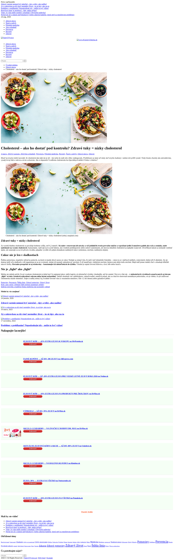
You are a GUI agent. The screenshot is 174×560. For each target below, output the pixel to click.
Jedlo (78, 542)
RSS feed (41, 558)
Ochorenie (124, 542)
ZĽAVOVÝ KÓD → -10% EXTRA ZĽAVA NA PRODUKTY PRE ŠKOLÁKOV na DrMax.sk (61, 394)
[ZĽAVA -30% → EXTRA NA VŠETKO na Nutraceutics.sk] (11, 485)
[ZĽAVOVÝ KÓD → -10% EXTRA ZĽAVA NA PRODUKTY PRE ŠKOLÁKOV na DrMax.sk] (11, 398)
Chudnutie (19, 542)
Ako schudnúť (11, 27)
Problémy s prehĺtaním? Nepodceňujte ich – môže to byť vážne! (25, 8)
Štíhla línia (21, 282)
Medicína (94, 542)
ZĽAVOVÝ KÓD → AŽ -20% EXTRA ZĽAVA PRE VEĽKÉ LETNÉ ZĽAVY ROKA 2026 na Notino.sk (65, 376)
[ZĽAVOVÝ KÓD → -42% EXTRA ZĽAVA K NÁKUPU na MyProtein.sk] (11, 346)
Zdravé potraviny (32, 282)
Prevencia (9, 29)
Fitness (65, 542)
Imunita (70, 542)
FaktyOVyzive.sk (30, 558)
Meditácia (101, 542)
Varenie (36, 546)
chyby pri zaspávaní (28, 542)
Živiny (107, 546)
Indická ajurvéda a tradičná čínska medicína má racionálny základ (25, 287)
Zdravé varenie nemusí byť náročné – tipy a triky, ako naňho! (24, 4)
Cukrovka (55, 542)
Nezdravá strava (116, 542)
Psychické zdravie (7, 546)
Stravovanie (27, 546)
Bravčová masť (5, 542)
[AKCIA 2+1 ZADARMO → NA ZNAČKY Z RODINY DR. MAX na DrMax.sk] (11, 433)
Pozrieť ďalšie (87, 512)
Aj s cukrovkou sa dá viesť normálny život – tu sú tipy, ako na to (25, 6)
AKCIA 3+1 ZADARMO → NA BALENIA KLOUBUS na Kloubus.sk (51, 463)
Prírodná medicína (12, 25)
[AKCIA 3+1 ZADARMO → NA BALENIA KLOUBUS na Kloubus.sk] (11, 468)
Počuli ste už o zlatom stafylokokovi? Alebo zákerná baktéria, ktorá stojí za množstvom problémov (37, 15)
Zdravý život (44, 282)
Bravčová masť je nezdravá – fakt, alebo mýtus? (19, 10)
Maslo (88, 542)
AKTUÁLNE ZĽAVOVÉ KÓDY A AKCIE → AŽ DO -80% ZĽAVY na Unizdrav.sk (57, 446)
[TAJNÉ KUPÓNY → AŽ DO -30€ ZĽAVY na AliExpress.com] (11, 363)
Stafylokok (21, 546)
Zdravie (8, 34)
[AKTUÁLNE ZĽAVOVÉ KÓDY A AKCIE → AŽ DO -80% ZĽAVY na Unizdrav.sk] (11, 450)
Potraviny (4, 282)
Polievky (134, 542)
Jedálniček (83, 542)
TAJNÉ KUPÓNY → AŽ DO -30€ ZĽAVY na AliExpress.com (48, 359)
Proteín (171, 542)
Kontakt (50, 558)
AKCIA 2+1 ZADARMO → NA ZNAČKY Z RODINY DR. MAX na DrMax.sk (55, 428)
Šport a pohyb (11, 23)
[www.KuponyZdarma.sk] (87, 40)
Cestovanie (13, 542)
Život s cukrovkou (114, 546)
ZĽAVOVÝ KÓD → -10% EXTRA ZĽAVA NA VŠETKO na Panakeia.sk (53, 498)
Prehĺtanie (152, 542)
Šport (89, 546)
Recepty (9, 32)
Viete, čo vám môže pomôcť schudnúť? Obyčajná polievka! (23, 13)
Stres (32, 546)
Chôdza (50, 542)
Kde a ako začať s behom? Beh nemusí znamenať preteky (22, 285)
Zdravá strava (11, 21)
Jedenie (75, 542)
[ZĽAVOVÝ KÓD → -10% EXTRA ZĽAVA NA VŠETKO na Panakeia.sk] (11, 503)
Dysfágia (60, 542)
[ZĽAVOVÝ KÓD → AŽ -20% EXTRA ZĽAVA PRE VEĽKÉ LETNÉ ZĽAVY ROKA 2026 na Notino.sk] (11, 381)
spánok (15, 546)
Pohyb (130, 542)
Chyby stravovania (41, 542)
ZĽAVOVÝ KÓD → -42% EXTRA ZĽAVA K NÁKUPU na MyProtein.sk (53, 341)
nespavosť (107, 542)
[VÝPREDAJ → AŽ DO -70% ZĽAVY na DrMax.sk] (11, 415)
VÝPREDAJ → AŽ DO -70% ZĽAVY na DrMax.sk (44, 411)
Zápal (85, 546)
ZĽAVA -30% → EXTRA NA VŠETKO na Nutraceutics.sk (47, 481)
